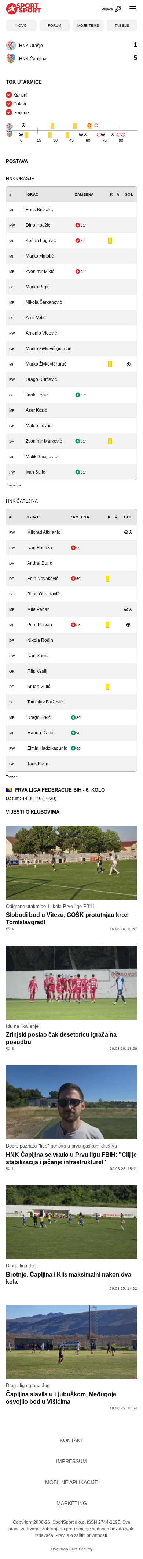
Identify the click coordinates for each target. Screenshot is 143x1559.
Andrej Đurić (39, 563)
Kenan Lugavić (41, 240)
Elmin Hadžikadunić (47, 748)
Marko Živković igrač (46, 364)
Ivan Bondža (39, 547)
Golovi (19, 104)
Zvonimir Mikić (40, 271)
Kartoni (20, 95)
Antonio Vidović (41, 333)
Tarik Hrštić (37, 394)
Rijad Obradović (43, 594)
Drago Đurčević (41, 379)
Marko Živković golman (49, 348)
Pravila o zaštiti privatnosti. (81, 1535)
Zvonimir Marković (44, 441)
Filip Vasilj (37, 671)
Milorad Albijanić (43, 532)
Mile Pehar (38, 609)
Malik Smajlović (41, 456)
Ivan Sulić (35, 472)
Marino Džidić (41, 732)
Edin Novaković (42, 578)
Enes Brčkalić (39, 209)
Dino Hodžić (38, 225)
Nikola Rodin (40, 640)
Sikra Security (80, 1549)
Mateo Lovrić (38, 425)
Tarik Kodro (38, 763)
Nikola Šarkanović (44, 302)
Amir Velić (35, 317)
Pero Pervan (39, 624)
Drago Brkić (39, 717)
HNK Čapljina (22, 501)
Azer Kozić (36, 410)
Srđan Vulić (38, 686)
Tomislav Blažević (45, 702)
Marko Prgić (38, 286)
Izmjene (21, 112)
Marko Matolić (40, 256)
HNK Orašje (20, 178)
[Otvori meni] (129, 9)
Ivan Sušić (37, 655)
